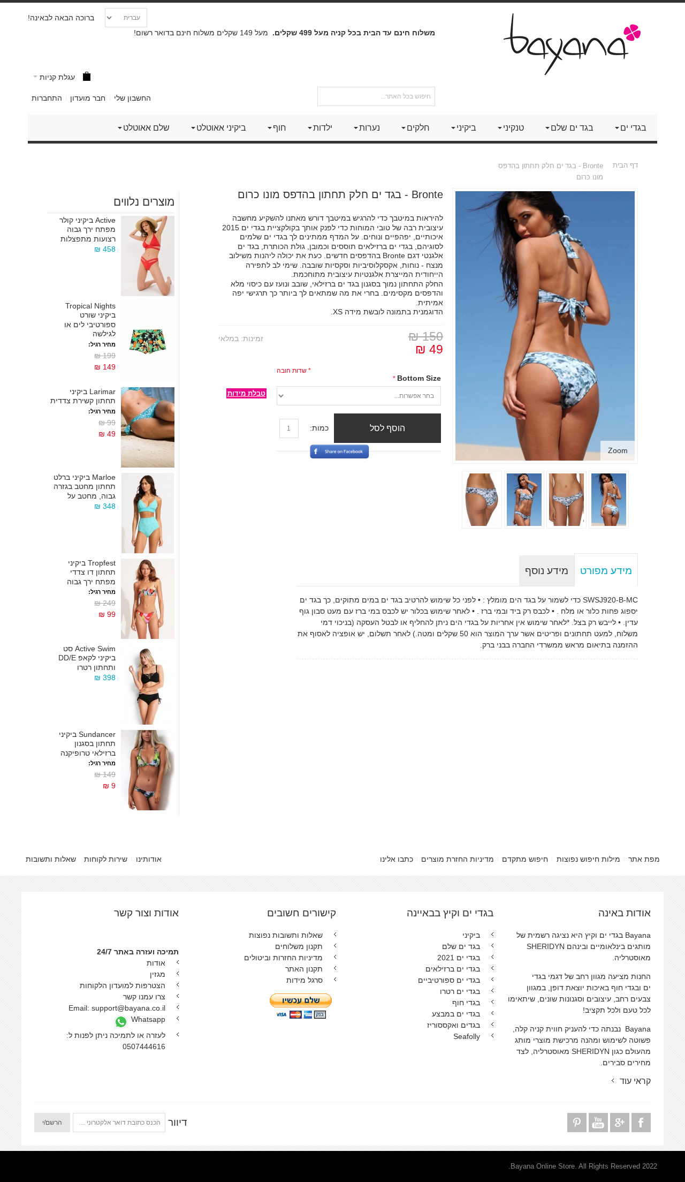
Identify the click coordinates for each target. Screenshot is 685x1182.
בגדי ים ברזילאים (452, 969)
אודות (156, 963)
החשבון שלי (132, 98)
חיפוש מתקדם (525, 859)
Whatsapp (147, 1019)
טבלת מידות (246, 393)
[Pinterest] (577, 1123)
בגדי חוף (466, 1002)
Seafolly (466, 1036)
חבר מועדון (87, 98)
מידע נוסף (546, 570)
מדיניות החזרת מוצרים (457, 859)
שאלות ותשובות (51, 859)
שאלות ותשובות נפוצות (286, 935)
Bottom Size (419, 378)
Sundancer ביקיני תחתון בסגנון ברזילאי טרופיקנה (87, 743)
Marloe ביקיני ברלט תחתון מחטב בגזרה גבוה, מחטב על (85, 486)
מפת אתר (644, 859)
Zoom (618, 450)
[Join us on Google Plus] (618, 1123)
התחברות (47, 98)
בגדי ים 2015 (243, 227)
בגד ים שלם (461, 946)
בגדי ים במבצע (456, 1014)
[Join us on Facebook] (640, 1123)
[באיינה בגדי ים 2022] (577, 44)
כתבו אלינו (396, 859)
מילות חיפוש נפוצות (588, 859)
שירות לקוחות (105, 859)
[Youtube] (597, 1123)
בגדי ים (275, 236)
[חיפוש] (327, 96)
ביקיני (471, 935)
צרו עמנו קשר (144, 996)
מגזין (157, 974)
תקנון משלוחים (299, 946)
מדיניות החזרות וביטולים (283, 957)
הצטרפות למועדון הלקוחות (122, 985)
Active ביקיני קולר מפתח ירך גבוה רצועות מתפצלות (87, 229)
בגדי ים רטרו (460, 991)
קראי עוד (635, 1081)
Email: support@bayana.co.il (116, 1008)
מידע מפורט (606, 570)
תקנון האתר (304, 969)
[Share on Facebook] (339, 483)
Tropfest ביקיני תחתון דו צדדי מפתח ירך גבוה (91, 572)
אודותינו (149, 859)
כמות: (319, 428)
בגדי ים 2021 (458, 957)
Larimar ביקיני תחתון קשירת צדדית (83, 396)
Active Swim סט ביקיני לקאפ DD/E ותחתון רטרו (87, 658)
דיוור (177, 1122)
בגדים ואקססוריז (453, 1025)
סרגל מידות (304, 980)
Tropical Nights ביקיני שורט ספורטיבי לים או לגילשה (90, 320)
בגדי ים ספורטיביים (449, 980)
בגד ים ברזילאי (335, 284)
